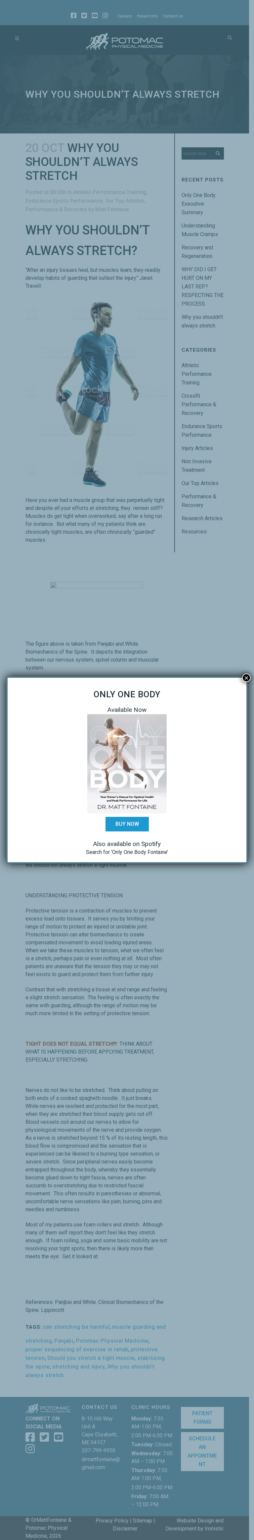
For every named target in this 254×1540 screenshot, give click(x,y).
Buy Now (127, 824)
